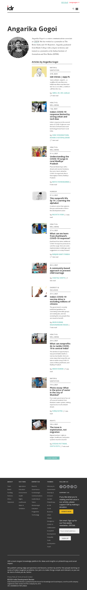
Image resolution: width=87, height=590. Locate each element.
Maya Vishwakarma (60, 182)
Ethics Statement (10, 500)
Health (21, 496)
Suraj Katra (57, 411)
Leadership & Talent (36, 500)
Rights (52, 421)
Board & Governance (36, 487)
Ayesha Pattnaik (59, 444)
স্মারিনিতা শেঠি (55, 93)
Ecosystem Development (51, 532)
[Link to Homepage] (10, 9)
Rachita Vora (58, 215)
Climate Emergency (50, 519)
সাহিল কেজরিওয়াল (65, 93)
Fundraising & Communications (37, 494)
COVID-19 (50, 524)
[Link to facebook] (61, 486)
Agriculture (22, 486)
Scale (49, 540)
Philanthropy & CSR (51, 503)
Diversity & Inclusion (50, 494)
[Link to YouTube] (75, 486)
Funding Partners (10, 494)
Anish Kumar (57, 369)
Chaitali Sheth (58, 278)
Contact (30, 577)
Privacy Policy (11, 577)
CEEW (36, 41)
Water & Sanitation (22, 506)
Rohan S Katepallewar (60, 138)
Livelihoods (22, 502)
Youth (49, 547)
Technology (35, 515)
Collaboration (51, 527)
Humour (53, 191)
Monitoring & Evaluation (36, 506)
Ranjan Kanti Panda (61, 254)
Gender (49, 499)
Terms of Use (22, 577)
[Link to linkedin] (68, 486)
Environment (23, 493)
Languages (74, 2)
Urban (49, 515)
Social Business (50, 510)
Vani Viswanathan (60, 135)
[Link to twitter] (64, 486)
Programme (35, 512)
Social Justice (51, 543)
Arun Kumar (57, 322)
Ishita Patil (55, 446)
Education (22, 489)
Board (9, 489)
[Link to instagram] (71, 486)
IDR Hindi (64, 2)
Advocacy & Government (51, 487)
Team (9, 486)
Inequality (50, 537)
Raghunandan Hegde (59, 325)
